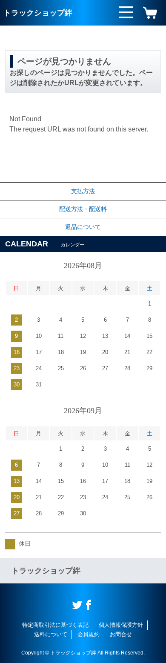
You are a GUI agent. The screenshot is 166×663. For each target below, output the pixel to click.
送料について (50, 634)
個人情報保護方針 (121, 625)
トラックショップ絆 (37, 13)
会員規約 (88, 634)
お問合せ (121, 634)
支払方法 (83, 191)
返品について (83, 226)
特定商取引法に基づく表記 (55, 625)
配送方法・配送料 (83, 209)
